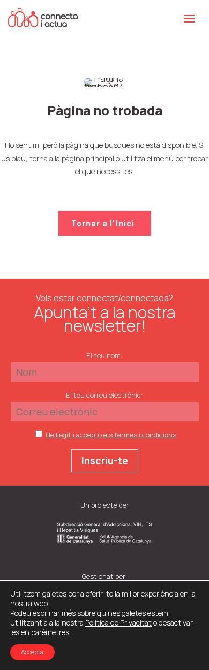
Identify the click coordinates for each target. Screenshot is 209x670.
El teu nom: (104, 355)
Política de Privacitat (118, 622)
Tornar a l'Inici (103, 223)
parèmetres (50, 632)
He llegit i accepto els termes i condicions (111, 435)
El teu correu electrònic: (104, 395)
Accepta (32, 652)
